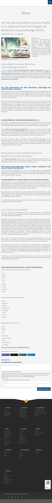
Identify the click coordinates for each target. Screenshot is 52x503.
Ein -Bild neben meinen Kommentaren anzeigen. (16, 380)
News (12, 34)
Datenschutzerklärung (29, 376)
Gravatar (6, 380)
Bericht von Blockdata (10, 159)
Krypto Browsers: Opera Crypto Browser (29, 250)
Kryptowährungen (20, 130)
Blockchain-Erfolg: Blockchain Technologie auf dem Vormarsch (29, 70)
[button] (6, 355)
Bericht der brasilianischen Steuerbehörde (16, 129)
